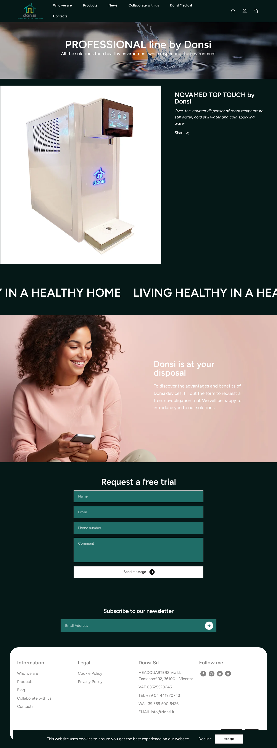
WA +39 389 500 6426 (158, 703)
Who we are (62, 5)
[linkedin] (220, 674)
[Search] (233, 11)
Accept (229, 739)
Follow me (211, 663)
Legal (84, 663)
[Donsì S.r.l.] (30, 11)
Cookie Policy (90, 673)
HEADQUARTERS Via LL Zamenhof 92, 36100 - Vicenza (165, 675)
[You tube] (228, 674)
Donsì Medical (181, 5)
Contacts (60, 16)
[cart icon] (256, 11)
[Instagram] (211, 674)
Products (90, 5)
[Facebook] (203, 674)
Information (30, 663)
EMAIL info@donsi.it (156, 712)
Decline (205, 739)
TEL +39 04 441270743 (159, 695)
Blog (21, 689)
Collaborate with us (144, 5)
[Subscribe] (209, 626)
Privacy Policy (90, 681)
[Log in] (244, 11)
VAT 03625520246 (155, 687)
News (112, 5)
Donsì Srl (148, 663)
